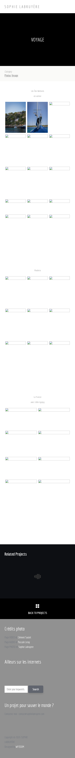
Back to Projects (37, 612)
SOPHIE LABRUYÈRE (22, 6)
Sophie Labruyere (25, 646)
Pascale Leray (24, 642)
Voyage (15, 75)
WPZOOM (20, 746)
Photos (8, 75)
